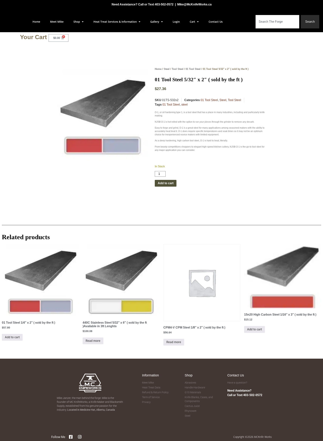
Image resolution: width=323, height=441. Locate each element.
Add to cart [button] (12, 337)
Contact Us (216, 21)
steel (184, 104)
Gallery (154, 21)
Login (176, 21)
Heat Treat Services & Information (115, 21)
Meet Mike (57, 21)
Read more (93, 341)
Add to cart (165, 183)
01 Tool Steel (193, 69)
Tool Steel (177, 69)
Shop (76, 21)
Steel (167, 69)
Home (36, 21)
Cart (192, 21)
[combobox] (277, 21)
